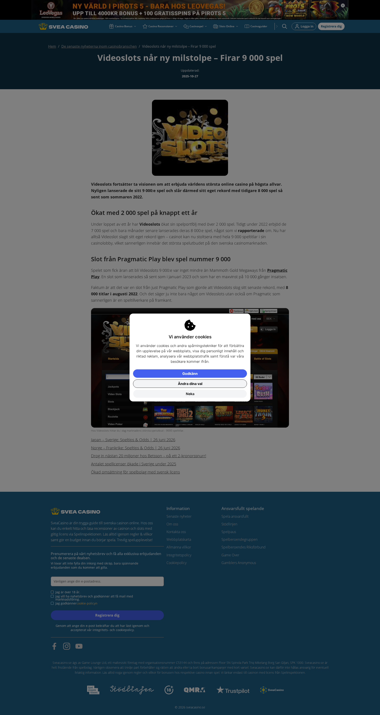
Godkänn (190, 373)
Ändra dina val (190, 383)
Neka (190, 394)
